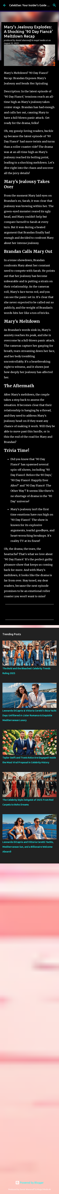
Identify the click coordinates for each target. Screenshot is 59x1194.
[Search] (54, 5)
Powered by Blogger (31, 1182)
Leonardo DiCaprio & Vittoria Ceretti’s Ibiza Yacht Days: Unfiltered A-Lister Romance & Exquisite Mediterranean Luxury (29, 715)
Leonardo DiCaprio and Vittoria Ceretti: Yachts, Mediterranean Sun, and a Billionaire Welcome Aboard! (28, 847)
